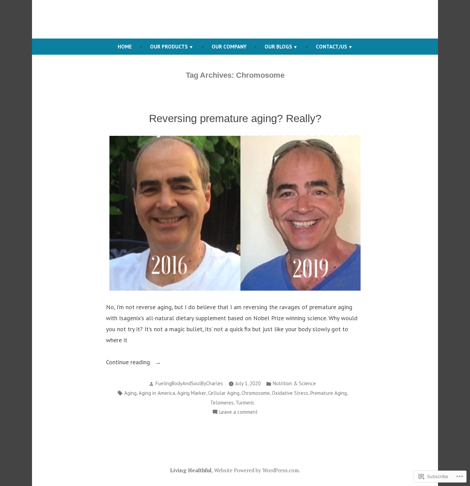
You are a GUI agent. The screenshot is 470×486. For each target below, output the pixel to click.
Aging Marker (191, 393)
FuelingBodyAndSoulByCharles (189, 383)
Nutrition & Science (294, 383)
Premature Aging (328, 393)
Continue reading (129, 363)
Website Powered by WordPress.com (256, 470)
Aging (130, 393)
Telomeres (222, 402)
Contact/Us (331, 46)
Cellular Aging (223, 393)
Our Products (169, 46)
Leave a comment (238, 412)
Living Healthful (191, 470)
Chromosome (256, 393)
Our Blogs (278, 46)
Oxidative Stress (290, 393)
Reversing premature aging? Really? (235, 118)
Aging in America (157, 393)
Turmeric (245, 402)
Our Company (229, 46)
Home (125, 46)
